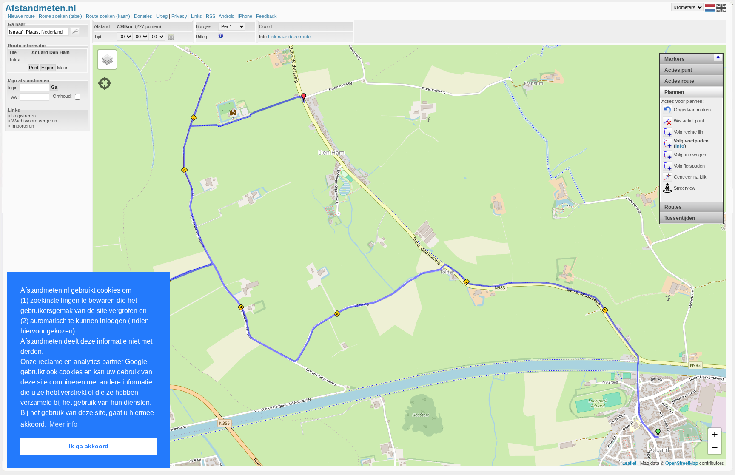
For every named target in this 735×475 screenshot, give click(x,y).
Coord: (266, 26)
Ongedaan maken (692, 109)
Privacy (179, 16)
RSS (211, 16)
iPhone (246, 16)
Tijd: (98, 36)
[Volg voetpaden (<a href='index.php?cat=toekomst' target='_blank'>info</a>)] (667, 143)
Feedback (266, 16)
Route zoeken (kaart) (108, 16)
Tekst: (15, 59)
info (679, 145)
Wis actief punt (689, 120)
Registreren (23, 115)
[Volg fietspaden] (667, 166)
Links (197, 16)
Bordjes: (204, 26)
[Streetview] (667, 188)
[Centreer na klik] (667, 177)
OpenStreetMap (681, 462)
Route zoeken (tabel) (61, 16)
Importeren (22, 125)
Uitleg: (202, 36)
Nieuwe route (22, 16)
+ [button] (715, 434)
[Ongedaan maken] (667, 109)
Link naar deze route (289, 36)
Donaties (144, 16)
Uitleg (162, 16)
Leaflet (629, 462)
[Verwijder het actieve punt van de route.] (667, 120)
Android (227, 16)
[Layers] (107, 59)
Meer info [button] (63, 424)
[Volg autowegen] (667, 154)
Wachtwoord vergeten (34, 120)
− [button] (715, 447)
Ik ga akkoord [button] (88, 446)
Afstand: (102, 26)
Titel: (14, 52)
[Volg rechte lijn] (667, 132)
